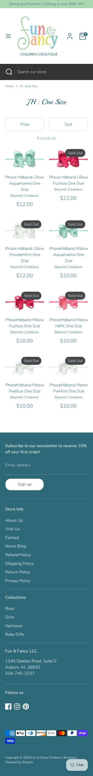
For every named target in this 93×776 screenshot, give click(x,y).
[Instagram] (17, 706)
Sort (68, 124)
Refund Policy (18, 555)
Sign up (25, 484)
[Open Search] (8, 71)
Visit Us (12, 529)
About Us (14, 520)
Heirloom (14, 626)
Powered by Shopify (19, 762)
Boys (9, 608)
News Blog (15, 546)
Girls (9, 617)
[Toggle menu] (6, 36)
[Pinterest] (26, 706)
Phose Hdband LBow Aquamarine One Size (24, 183)
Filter (24, 124)
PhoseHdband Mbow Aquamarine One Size (68, 255)
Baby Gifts (15, 634)
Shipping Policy (19, 563)
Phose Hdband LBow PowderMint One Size (24, 255)
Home (9, 86)
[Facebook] (8, 706)
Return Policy (17, 572)
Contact (12, 538)
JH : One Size (28, 86)
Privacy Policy (17, 581)
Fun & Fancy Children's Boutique (53, 757)
